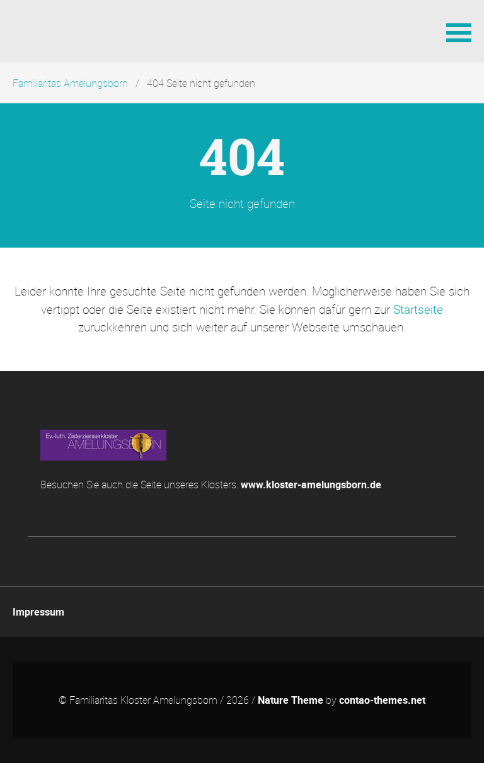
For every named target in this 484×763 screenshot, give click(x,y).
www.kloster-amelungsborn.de (311, 484)
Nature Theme (290, 700)
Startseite (418, 309)
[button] (458, 31)
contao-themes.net (382, 700)
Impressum (38, 612)
